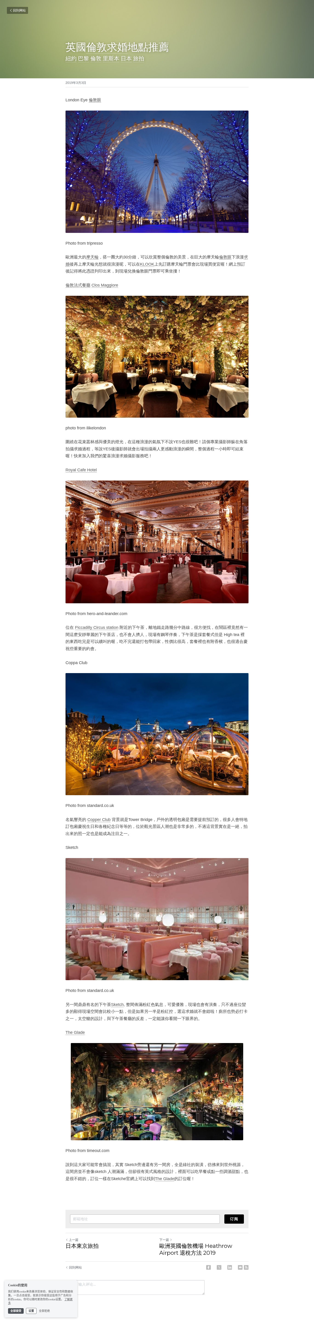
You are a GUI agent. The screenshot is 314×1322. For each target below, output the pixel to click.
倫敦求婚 (107, 47)
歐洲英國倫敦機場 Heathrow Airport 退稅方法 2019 (195, 1249)
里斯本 (111, 58)
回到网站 (19, 10)
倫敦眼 (95, 100)
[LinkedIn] (229, 1267)
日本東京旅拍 (82, 1246)
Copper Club (99, 819)
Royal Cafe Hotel (81, 470)
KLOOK (147, 264)
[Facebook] (208, 1267)
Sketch (117, 1004)
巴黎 (83, 58)
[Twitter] (219, 1267)
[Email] (240, 1267)
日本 (126, 58)
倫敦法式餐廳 (78, 285)
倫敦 (95, 58)
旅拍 (138, 58)
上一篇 (73, 1240)
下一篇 (164, 1240)
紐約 (71, 58)
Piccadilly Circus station (96, 627)
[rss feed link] (246, 1267)
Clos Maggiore (104, 285)
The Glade (75, 1032)
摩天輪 (92, 257)
